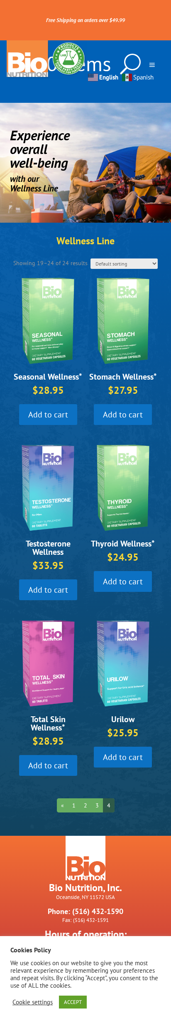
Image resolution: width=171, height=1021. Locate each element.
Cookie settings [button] (32, 1002)
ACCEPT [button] (73, 1002)
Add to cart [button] (48, 414)
